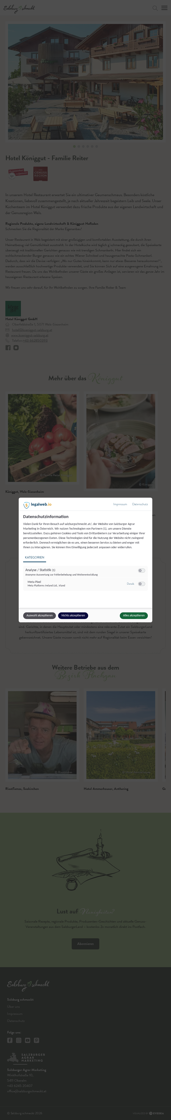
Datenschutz (140, 504)
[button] (140, 570)
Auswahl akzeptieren (39, 615)
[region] (86, 555)
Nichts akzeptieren (73, 615)
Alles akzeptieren (134, 615)
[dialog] (85, 560)
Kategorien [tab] (34, 557)
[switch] (142, 570)
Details (130, 584)
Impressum (120, 504)
